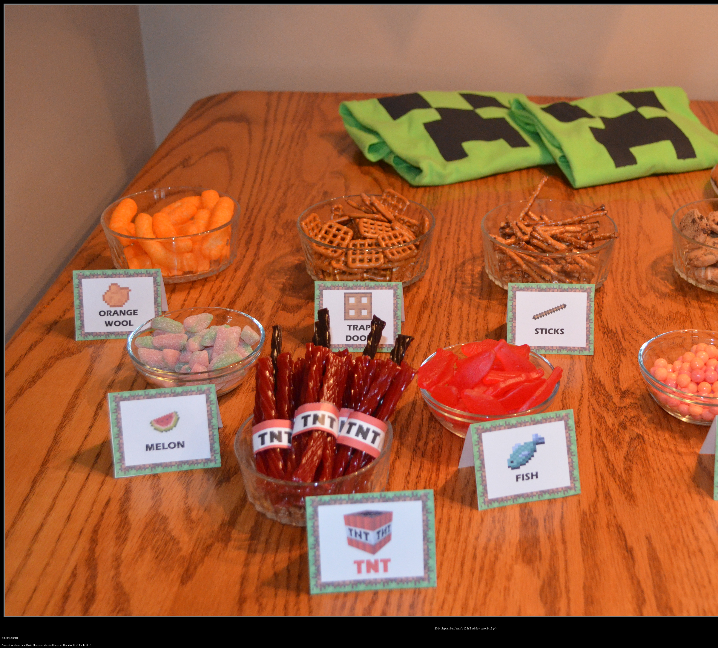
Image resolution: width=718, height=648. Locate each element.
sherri (14, 637)
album (17, 645)
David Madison (34, 645)
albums (6, 637)
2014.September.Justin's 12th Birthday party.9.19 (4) (465, 628)
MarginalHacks (51, 645)
